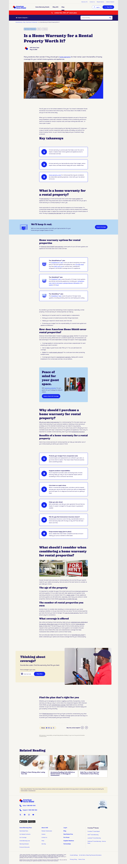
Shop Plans (109, 7)
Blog (63, 7)
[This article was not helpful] (86, 728)
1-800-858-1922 (32, 810)
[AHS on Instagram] (29, 815)
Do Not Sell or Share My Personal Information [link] (90, 855)
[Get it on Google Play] (31, 822)
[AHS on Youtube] (33, 815)
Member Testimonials (47, 831)
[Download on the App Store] (23, 822)
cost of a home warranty (72, 613)
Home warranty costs (55, 175)
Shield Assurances (48, 713)
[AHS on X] (20, 815)
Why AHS (55, 7)
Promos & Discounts (25, 847)
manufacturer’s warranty (64, 357)
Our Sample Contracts (25, 834)
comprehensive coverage (58, 705)
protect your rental (67, 336)
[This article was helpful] (82, 728)
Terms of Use (81, 859)
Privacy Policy (73, 859)
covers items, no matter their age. (68, 599)
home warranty (65, 57)
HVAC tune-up (58, 266)
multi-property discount (56, 352)
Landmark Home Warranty (94, 838)
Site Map (44, 844)
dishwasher (76, 283)
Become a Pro (85, 1)
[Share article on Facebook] (49, 728)
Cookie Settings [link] (74, 855)
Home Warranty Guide (78, 635)
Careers (43, 834)
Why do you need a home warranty (49, 422)
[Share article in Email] (46, 727)
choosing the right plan (54, 213)
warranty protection (50, 388)
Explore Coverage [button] (101, 227)
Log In (98, 7)
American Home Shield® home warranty (52, 246)
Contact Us (92, 1)
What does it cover (52, 624)
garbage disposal (68, 283)
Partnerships (67, 844)
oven (50, 283)
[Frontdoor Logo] (27, 800)
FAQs (43, 840)
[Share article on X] (53, 728)
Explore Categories (23, 17)
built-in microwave (57, 283)
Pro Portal (66, 837)
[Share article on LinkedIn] (51, 728)
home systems (76, 198)
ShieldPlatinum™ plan (57, 262)
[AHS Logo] (19, 7)
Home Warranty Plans (26, 827)
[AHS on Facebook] (24, 815)
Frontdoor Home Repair (94, 831)
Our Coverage (23, 837)
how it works (82, 339)
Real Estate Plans (24, 831)
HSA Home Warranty (93, 834)
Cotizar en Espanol (110, 1)
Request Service (100, 1)
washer (51, 285)
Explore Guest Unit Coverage (51, 396)
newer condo (70, 595)
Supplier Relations (69, 840)
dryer (57, 285)
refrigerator (81, 281)
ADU (48, 348)
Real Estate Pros (68, 834)
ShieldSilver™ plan (56, 296)
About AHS (45, 827)
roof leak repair (79, 264)
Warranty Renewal (24, 844)
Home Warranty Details (42, 7)
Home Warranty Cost (25, 840)
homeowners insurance (78, 431)
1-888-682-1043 (30, 805)
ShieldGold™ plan (56, 279)
